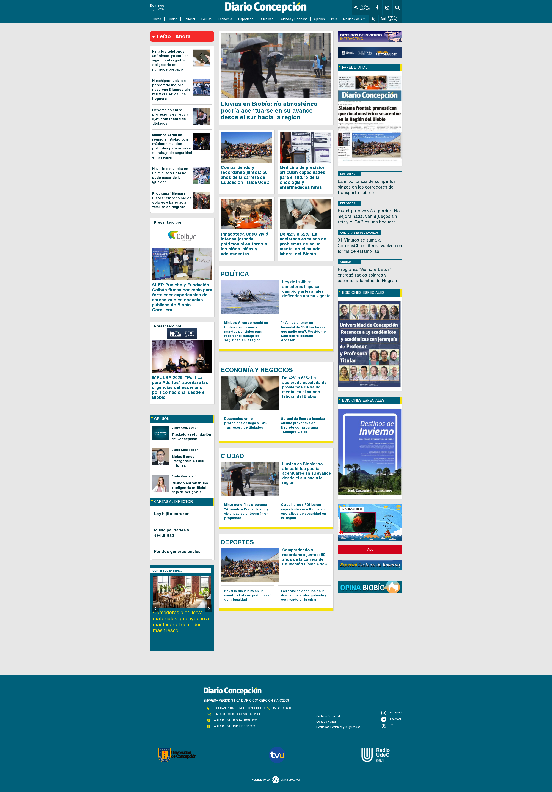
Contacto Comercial (328, 716)
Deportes (244, 19)
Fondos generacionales (177, 551)
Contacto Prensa (326, 721)
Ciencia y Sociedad (294, 19)
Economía (225, 19)
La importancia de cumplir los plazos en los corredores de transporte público (367, 187)
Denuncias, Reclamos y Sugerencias (338, 727)
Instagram (396, 712)
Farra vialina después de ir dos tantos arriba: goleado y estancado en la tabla (304, 595)
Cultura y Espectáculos (359, 232)
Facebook (395, 719)
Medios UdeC (352, 19)
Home (157, 19)
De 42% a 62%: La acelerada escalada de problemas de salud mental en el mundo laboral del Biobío (303, 243)
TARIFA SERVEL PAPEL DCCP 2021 (234, 726)
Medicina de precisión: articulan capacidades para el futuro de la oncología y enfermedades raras (303, 177)
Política (206, 19)
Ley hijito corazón (172, 513)
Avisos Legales (364, 7)
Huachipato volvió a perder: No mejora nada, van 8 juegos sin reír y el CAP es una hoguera (171, 90)
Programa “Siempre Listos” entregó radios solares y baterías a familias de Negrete (172, 200)
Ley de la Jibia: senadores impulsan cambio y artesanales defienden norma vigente (306, 289)
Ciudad (172, 19)
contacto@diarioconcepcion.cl (236, 714)
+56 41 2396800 (282, 708)
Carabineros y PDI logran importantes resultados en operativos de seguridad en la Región (303, 511)
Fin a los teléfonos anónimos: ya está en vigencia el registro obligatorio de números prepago (170, 60)
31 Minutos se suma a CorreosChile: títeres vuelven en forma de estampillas (370, 245)
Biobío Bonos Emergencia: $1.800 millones (187, 461)
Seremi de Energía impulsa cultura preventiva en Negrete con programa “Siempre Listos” (303, 425)
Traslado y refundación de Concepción (191, 436)
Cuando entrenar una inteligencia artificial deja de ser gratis (189, 487)
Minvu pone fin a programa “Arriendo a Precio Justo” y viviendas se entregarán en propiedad (246, 511)
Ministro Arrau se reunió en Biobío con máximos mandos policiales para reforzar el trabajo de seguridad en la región (172, 146)
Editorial (189, 19)
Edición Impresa (393, 19)
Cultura (266, 19)
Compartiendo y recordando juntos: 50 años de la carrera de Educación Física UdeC (245, 175)
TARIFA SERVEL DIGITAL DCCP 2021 (235, 720)
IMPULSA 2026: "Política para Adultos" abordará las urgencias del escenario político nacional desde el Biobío (180, 387)
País (334, 19)
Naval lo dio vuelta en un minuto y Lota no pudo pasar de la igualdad (170, 175)
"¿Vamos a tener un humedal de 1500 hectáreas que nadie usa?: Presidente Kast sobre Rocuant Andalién (303, 331)
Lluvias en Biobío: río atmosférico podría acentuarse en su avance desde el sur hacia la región (269, 110)
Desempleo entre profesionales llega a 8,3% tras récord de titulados (170, 117)
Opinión (319, 19)
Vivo (370, 549)
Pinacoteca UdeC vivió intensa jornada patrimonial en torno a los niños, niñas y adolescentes (244, 243)
